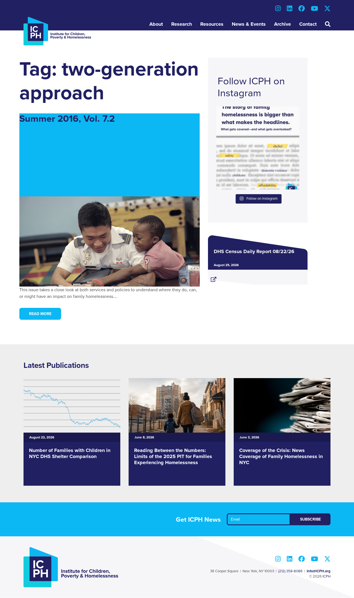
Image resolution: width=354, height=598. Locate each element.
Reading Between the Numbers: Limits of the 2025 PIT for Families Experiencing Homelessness (173, 456)
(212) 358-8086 (290, 571)
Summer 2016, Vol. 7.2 (67, 118)
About (156, 24)
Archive (282, 24)
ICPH (326, 576)
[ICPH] (57, 31)
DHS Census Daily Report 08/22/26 (254, 251)
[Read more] (258, 277)
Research (181, 24)
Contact (308, 24)
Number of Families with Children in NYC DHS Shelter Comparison (69, 453)
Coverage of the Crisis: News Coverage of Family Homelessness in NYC (281, 456)
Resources (211, 24)
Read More (40, 313)
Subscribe (310, 519)
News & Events (249, 24)
